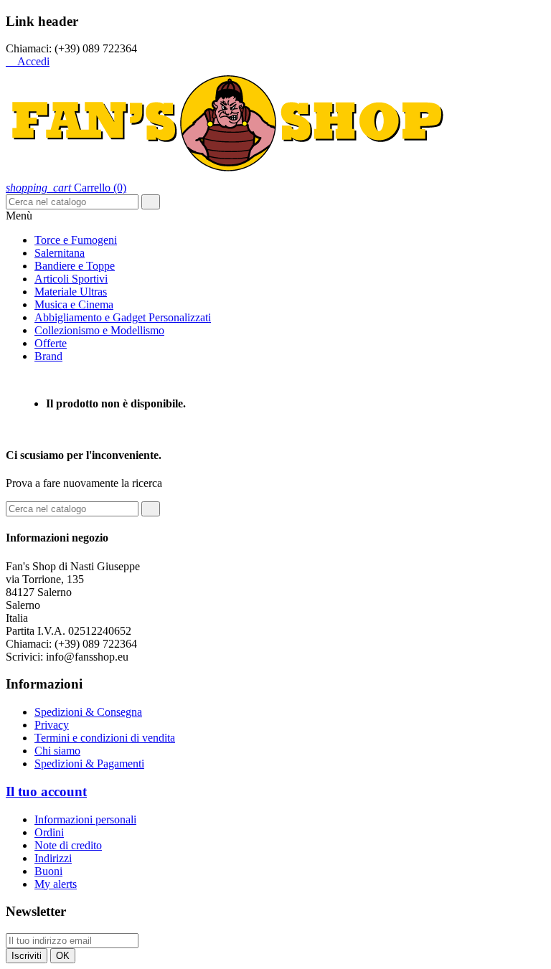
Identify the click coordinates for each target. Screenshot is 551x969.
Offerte (50, 343)
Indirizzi (53, 858)
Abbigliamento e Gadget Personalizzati (122, 317)
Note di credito (68, 845)
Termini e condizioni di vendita (104, 738)
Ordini (49, 832)
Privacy (51, 725)
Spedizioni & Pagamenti (89, 763)
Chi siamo (57, 751)
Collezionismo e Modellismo (99, 330)
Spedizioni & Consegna (88, 712)
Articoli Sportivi (71, 279)
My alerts (55, 884)
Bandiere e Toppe (74, 266)
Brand (48, 356)
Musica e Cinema (73, 304)
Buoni (48, 871)
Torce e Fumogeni (75, 240)
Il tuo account (46, 791)
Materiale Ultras (70, 291)
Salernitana (59, 253)
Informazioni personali (85, 819)
